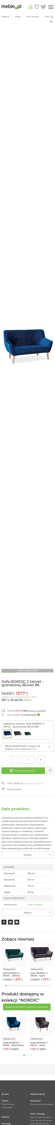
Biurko (5, 1094)
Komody (6, 1123)
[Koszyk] (43, 7)
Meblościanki (37, 1094)
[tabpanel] (14, 962)
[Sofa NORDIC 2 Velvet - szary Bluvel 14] (17, 734)
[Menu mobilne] (50, 7)
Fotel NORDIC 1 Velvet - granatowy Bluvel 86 (13, 1044)
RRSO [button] (27, 700)
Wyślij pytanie (14, 789)
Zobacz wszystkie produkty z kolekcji (27, 1007)
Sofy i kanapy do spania (41, 1120)
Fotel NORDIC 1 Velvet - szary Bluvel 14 (39, 1044)
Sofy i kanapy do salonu (41, 1117)
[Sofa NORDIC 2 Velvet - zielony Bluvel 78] (27, 734)
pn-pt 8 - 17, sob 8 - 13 (25, 783)
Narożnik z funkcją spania (41, 1104)
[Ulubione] (37, 7)
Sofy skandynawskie (39, 1123)
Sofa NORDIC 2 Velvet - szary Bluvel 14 (39, 974)
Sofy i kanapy (35, 904)
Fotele (5, 1100)
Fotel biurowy (8, 1104)
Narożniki (35, 1100)
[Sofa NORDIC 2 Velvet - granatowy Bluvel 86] (7, 734)
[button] (50, 770)
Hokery (5, 1117)
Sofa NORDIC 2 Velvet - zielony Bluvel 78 (11, 974)
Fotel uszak (7, 1107)
